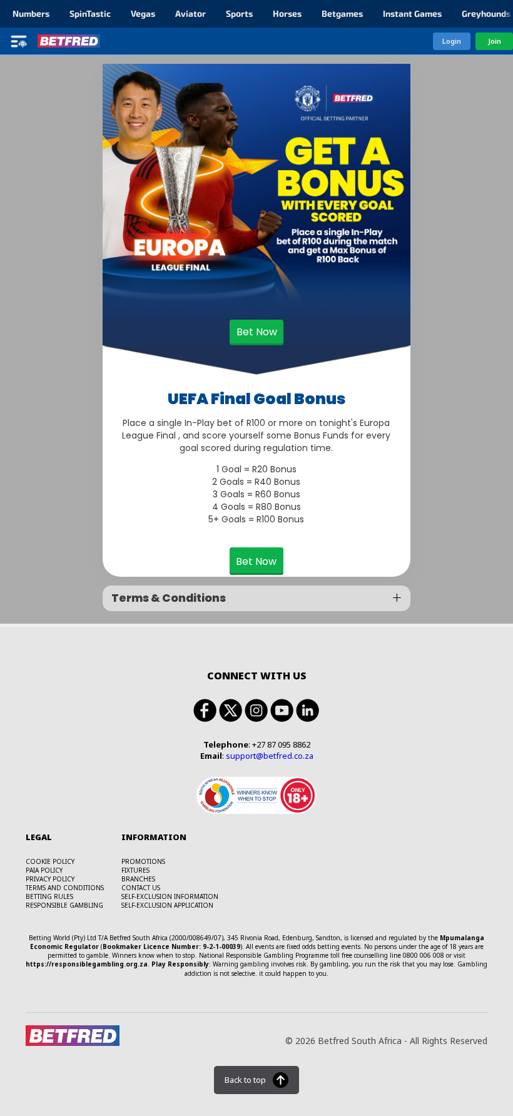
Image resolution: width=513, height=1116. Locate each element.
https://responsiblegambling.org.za (87, 964)
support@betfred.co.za (269, 755)
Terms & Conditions (168, 598)
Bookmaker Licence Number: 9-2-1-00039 (171, 946)
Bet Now (256, 332)
